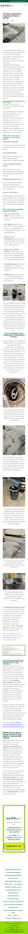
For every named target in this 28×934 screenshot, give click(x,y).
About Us (15, 915)
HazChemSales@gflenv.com (14, 932)
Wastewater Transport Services (13, 887)
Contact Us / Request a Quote (13, 918)
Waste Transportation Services (13, 881)
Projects (12, 20)
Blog (9, 915)
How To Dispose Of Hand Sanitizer (13, 904)
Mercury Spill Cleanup (13, 898)
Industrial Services (13, 893)
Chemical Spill (7, 640)
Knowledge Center (13, 907)
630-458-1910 (13, 930)
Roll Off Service (8, 884)
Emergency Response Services (13, 869)
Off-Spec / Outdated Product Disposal (13, 901)
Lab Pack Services (13, 878)
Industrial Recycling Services (13, 890)
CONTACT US (13, 846)
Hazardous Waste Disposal (13, 872)
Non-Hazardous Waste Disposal (13, 875)
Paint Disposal (18, 884)
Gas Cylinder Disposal (13, 896)
